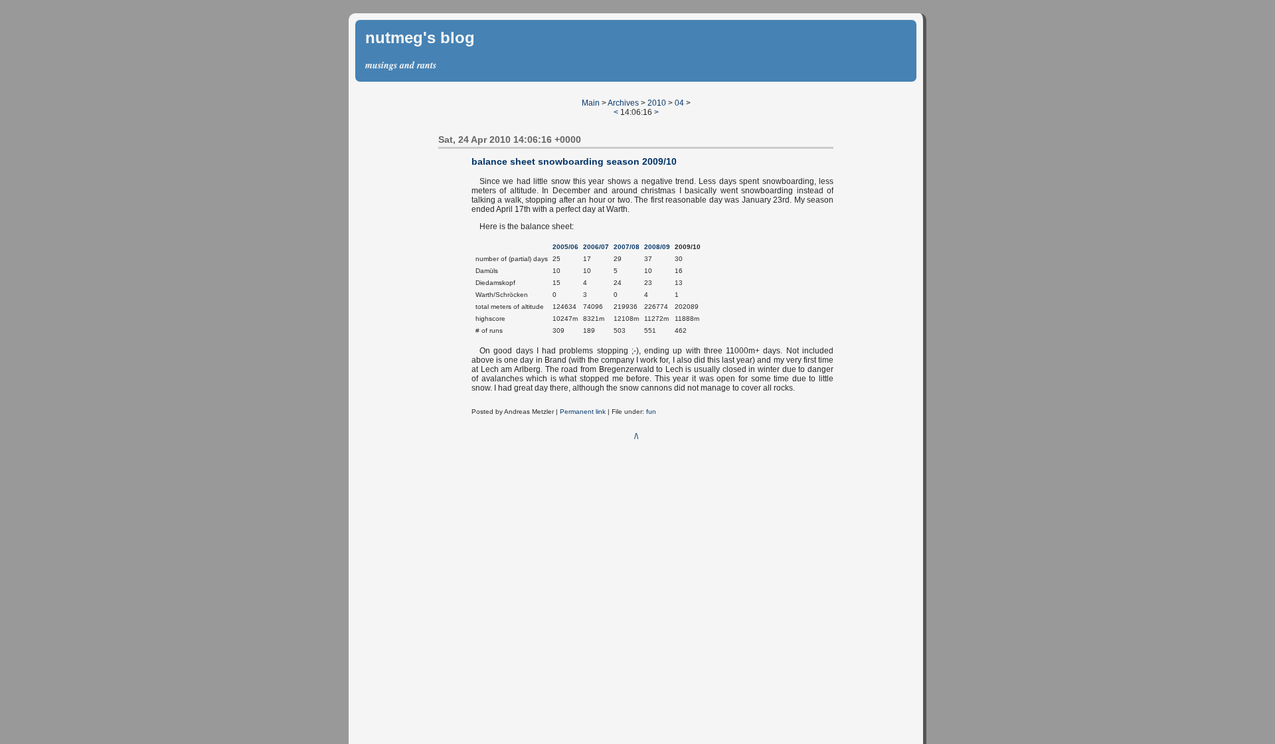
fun (651, 411)
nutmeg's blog (420, 37)
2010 (656, 103)
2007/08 (626, 246)
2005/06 (565, 246)
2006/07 (596, 246)
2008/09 (657, 246)
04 (679, 103)
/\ (636, 436)
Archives (623, 103)
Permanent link (583, 411)
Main (591, 103)
